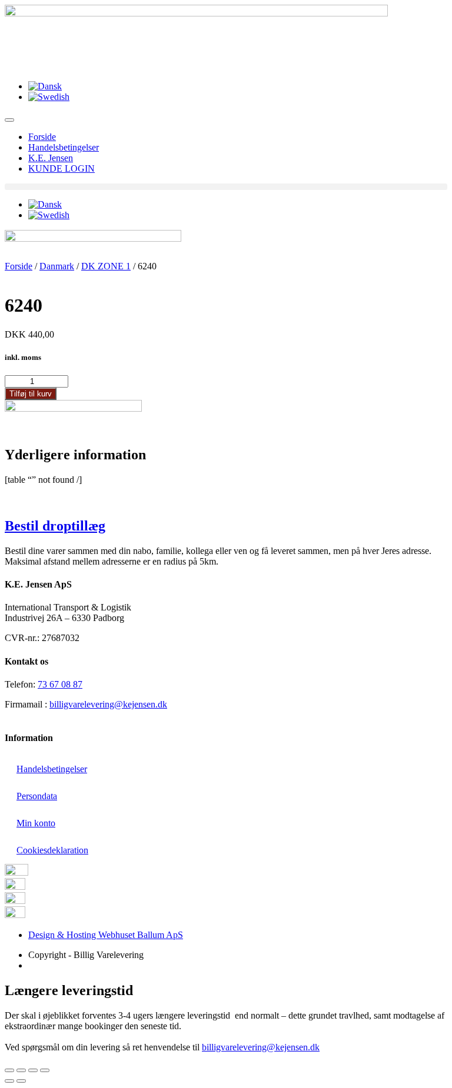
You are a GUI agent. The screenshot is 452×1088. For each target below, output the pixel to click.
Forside (42, 137)
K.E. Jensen (50, 158)
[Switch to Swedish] (48, 97)
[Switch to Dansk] (45, 86)
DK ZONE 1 (106, 266)
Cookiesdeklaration (52, 850)
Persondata (36, 796)
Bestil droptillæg (55, 525)
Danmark (56, 266)
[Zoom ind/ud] (44, 1070)
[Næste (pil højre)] (21, 1081)
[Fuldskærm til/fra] (33, 1070)
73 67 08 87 (60, 684)
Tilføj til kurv (30, 393)
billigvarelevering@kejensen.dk (108, 704)
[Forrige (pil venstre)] (9, 1081)
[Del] (21, 1070)
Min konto (35, 823)
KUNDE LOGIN (61, 168)
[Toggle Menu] (9, 120)
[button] (226, 186)
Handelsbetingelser (63, 147)
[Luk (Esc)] (9, 1070)
